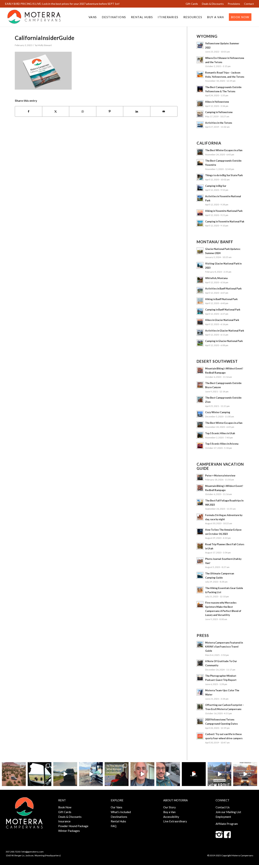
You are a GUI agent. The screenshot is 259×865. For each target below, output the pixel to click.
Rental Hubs (118, 821)
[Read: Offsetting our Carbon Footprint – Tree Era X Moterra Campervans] (200, 706)
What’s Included (121, 812)
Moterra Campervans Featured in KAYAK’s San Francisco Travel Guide (224, 646)
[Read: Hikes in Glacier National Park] (200, 321)
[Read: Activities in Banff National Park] (200, 290)
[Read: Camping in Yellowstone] (200, 114)
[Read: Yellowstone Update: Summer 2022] (200, 45)
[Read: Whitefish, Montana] (200, 280)
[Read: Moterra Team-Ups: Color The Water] (200, 692)
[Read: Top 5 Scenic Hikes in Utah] (200, 435)
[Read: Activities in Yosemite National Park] (200, 198)
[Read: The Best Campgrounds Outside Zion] (200, 399)
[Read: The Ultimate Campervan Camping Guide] (200, 575)
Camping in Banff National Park (222, 309)
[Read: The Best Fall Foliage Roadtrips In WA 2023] (200, 502)
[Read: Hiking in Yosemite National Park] (200, 212)
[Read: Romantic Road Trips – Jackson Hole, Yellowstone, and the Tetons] (200, 74)
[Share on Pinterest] (109, 111)
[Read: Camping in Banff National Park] (200, 311)
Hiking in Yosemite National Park (224, 210)
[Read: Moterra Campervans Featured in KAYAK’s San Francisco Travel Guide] (200, 644)
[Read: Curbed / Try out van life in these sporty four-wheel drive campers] (200, 736)
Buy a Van (169, 812)
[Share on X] (55, 111)
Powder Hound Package (73, 826)
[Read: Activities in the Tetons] (200, 124)
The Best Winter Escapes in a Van (223, 150)
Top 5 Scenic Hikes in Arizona (221, 443)
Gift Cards (192, 3)
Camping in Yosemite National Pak (224, 221)
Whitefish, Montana (216, 278)
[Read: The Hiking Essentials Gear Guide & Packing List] (200, 590)
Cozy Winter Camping (217, 412)
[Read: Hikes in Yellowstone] (200, 103)
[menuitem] (192, 4)
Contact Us (223, 807)
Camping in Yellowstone (219, 112)
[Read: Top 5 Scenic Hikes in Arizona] (200, 445)
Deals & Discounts (213, 3)
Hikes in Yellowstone (217, 101)
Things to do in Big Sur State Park (224, 175)
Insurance (64, 821)
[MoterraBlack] (34, 17)
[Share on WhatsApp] (82, 111)
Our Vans (116, 807)
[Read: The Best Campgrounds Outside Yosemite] (200, 162)
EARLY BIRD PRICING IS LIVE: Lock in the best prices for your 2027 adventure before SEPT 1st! (62, 3)
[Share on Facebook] (28, 111)
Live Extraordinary (175, 821)
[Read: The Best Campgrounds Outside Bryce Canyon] (200, 385)
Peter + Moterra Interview (220, 475)
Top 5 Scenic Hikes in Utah (220, 433)
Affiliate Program (227, 823)
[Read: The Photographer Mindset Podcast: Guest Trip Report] (200, 677)
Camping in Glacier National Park (224, 341)
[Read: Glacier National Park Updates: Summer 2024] (200, 250)
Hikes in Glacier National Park (222, 319)
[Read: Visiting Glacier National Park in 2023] (200, 265)
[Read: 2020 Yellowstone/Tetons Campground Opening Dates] (200, 721)
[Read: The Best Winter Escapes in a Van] (200, 152)
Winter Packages (69, 830)
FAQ (113, 826)
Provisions (234, 3)
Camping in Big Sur (215, 185)
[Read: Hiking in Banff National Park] (200, 301)
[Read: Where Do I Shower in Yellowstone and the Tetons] (200, 59)
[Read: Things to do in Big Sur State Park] (200, 177)
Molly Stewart (45, 45)
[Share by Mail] (163, 111)
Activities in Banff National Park (223, 288)
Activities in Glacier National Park (224, 330)
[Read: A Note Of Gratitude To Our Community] (200, 663)
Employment (223, 816)
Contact (249, 3)
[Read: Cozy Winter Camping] (200, 414)
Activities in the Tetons (218, 122)
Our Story (169, 807)
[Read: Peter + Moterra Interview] (200, 477)
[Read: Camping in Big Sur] (200, 187)
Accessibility (171, 816)
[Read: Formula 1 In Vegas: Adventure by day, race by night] (200, 517)
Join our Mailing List (228, 812)
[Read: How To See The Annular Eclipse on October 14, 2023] (200, 531)
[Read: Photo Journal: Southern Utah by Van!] (200, 560)
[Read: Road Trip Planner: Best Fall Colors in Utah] (200, 546)
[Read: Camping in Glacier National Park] (200, 342)
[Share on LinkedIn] (136, 111)
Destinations (119, 816)
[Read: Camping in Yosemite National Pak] (200, 223)
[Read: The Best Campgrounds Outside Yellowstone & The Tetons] (200, 89)
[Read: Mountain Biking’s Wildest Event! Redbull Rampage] (200, 370)
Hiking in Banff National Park (221, 299)
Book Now (64, 807)
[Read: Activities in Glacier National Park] (200, 332)
